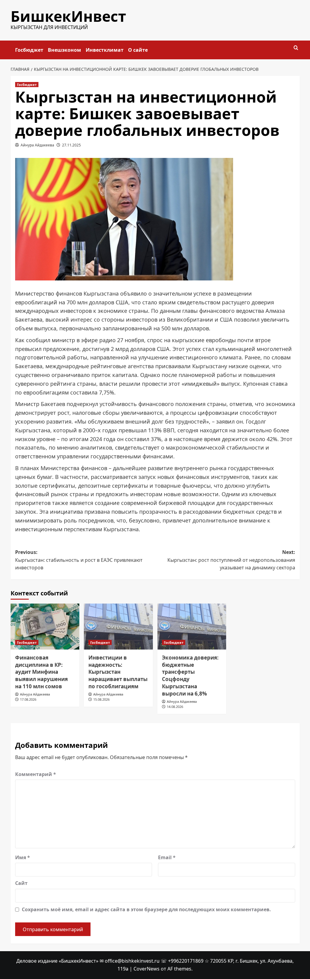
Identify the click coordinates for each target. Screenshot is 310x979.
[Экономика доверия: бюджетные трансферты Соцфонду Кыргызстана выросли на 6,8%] (191, 627)
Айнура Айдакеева (37, 145)
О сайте (138, 50)
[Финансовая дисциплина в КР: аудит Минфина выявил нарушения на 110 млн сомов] (45, 627)
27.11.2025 (71, 145)
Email (167, 857)
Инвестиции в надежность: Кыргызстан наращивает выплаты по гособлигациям (117, 672)
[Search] (296, 48)
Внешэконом (64, 50)
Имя (22, 857)
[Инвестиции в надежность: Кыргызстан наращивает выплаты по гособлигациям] (118, 627)
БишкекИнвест (68, 16)
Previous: (79, 560)
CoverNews (147, 968)
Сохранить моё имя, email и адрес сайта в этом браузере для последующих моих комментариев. (146, 909)
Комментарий (35, 774)
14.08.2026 (175, 706)
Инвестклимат (105, 50)
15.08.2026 (101, 699)
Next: (231, 560)
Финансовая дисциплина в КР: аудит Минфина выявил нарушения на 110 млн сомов (41, 672)
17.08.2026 (28, 699)
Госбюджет (29, 50)
